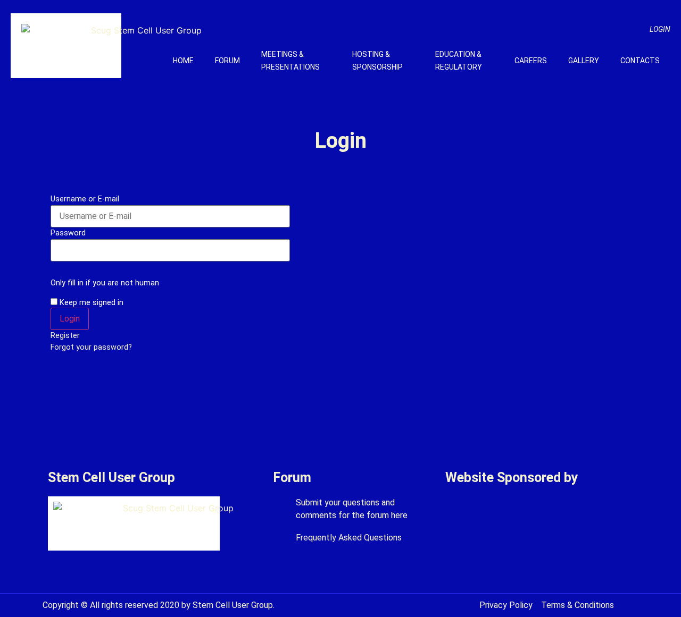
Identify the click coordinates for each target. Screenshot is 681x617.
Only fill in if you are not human (105, 283)
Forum (227, 60)
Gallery (583, 60)
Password (68, 233)
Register (65, 335)
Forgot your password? (91, 347)
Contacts (640, 60)
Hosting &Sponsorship (377, 60)
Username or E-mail (85, 199)
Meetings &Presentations (290, 60)
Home (183, 60)
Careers (530, 60)
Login (660, 29)
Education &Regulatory (458, 60)
